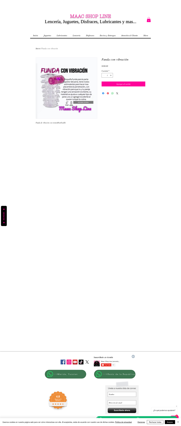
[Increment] (111, 75)
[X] (87, 362)
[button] (149, 19)
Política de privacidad (123, 422)
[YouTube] (75, 362)
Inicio (38, 48)
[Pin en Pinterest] (107, 93)
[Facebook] (63, 362)
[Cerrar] (178, 422)
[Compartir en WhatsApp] (112, 93)
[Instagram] (69, 362)
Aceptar (170, 422)
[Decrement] (103, 75)
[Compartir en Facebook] (103, 93)
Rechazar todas (155, 422)
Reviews (4, 216)
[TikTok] (81, 362)
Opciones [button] (141, 422)
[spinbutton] (107, 75)
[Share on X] (117, 93)
